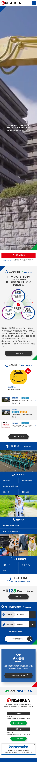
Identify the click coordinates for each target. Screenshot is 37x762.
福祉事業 (20, 520)
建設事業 (20, 474)
